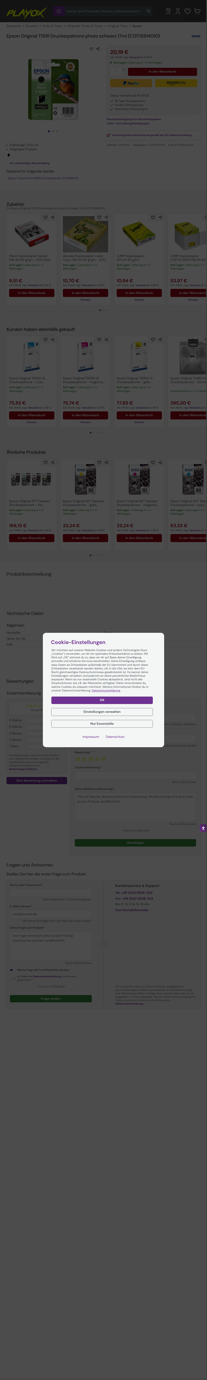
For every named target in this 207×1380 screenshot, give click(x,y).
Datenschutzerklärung (106, 690)
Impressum (91, 737)
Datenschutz (115, 737)
